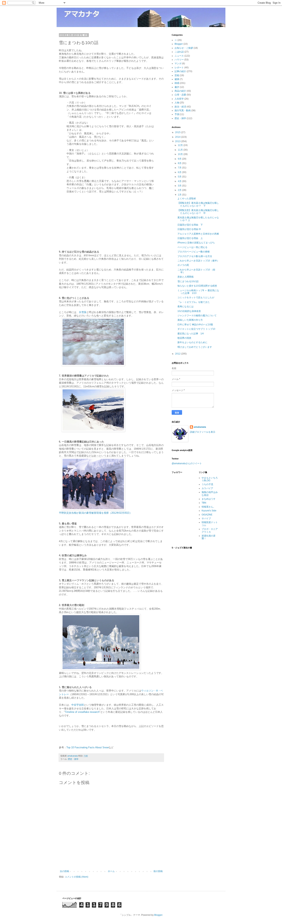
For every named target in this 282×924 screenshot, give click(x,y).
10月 (180, 154)
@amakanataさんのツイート (187, 463)
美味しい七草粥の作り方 (190, 320)
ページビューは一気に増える (192, 247)
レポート (179, 67)
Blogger (179, 44)
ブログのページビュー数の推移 (193, 251)
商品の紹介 (180, 91)
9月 (180, 158)
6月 (180, 172)
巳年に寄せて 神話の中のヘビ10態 (195, 324)
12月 (180, 145)
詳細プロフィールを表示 (202, 432)
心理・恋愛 (180, 94)
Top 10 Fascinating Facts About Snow (87, 747)
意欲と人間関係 (185, 276)
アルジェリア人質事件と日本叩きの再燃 (198, 233)
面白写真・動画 (183, 110)
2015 (178, 132)
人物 (177, 102)
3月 (180, 185)
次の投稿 (64, 871)
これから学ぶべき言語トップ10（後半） (198, 260)
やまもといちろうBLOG (210, 479)
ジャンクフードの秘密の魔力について (197, 315)
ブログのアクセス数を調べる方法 (194, 256)
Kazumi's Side (209, 510)
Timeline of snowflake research (82, 712)
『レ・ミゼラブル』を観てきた (193, 302)
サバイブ (206, 518)
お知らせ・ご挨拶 (184, 48)
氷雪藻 (82, 312)
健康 (177, 79)
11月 (180, 149)
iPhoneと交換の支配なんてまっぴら (196, 242)
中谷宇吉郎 (77, 704)
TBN (204, 502)
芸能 (177, 75)
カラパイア (207, 488)
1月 (180, 194)
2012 (178, 353)
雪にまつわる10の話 (188, 281)
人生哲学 (179, 98)
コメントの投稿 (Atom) (76, 876)
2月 (180, 190)
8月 (180, 163)
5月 (180, 176)
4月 (180, 181)
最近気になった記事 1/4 (190, 333)
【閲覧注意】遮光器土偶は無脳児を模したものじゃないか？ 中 (198, 211)
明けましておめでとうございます (194, 347)
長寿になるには (185, 306)
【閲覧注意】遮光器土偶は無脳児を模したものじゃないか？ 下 (198, 204)
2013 (178, 141)
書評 (177, 87)
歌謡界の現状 (184, 338)
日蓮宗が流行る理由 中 (189, 229)
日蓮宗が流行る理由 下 (190, 224)
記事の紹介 (180, 71)
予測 (177, 114)
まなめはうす (208, 499)
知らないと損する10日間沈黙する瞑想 (197, 285)
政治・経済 (180, 106)
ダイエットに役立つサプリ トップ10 (196, 329)
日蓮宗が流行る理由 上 (190, 238)
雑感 (177, 83)
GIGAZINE (207, 514)
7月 (180, 167)
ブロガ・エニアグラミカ (210, 530)
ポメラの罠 (183, 265)
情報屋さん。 (208, 506)
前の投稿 (158, 871)
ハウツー (179, 59)
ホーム (111, 871)
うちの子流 (207, 484)
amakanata (200, 427)
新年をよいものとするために (192, 342)
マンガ (178, 63)
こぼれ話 (179, 51)
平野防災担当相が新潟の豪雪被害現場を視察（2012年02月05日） (95, 512)
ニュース (179, 55)
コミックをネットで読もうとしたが (195, 297)
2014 (178, 137)
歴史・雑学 (73, 759)
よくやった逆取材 (186, 198)
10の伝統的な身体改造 (189, 311)
